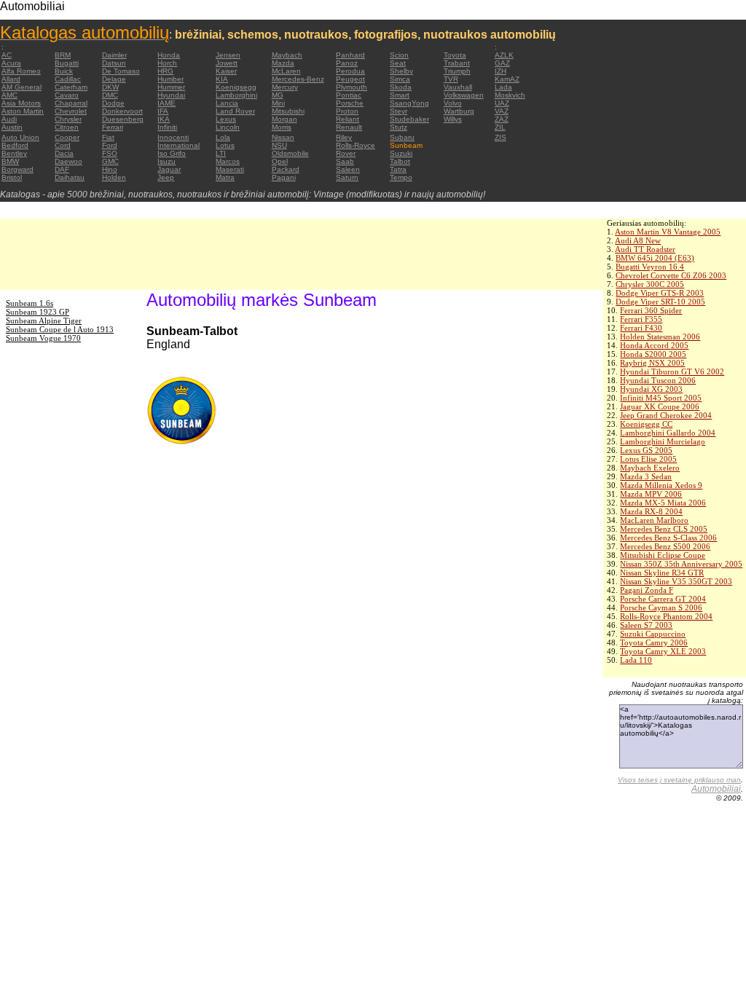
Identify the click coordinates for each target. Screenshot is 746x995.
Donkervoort (122, 111)
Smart (399, 95)
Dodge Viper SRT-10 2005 (660, 301)
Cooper (67, 137)
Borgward (17, 169)
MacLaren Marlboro (654, 520)
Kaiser (226, 71)
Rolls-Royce (355, 145)
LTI (221, 153)
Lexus (226, 119)
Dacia (64, 153)
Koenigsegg (236, 87)
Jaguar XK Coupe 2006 (659, 406)
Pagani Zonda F (646, 590)
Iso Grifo (171, 153)
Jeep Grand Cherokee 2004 (666, 415)
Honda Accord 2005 (654, 345)
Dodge (113, 103)
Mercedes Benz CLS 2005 (663, 528)
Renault (349, 127)
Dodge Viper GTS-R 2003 (660, 292)
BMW (10, 161)
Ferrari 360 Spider (651, 310)
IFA (162, 111)
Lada (503, 87)
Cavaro (67, 95)
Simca (400, 79)
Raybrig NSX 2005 (652, 362)
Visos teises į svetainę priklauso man (679, 780)
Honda (168, 55)
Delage (114, 79)
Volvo (453, 103)
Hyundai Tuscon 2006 (658, 380)
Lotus (225, 145)
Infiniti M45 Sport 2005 (661, 397)
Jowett (226, 63)
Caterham (71, 87)
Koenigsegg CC (646, 424)
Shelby (401, 71)
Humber (170, 79)
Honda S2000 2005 (653, 354)
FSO (109, 153)
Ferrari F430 (641, 327)
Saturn (347, 177)
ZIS (500, 137)
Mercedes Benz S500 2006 (665, 546)
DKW (110, 87)
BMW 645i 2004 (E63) (655, 257)
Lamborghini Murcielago (662, 441)
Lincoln (228, 127)
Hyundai (171, 95)
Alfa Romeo (21, 71)
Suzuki (401, 153)
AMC (9, 95)
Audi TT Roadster (645, 249)
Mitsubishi (288, 111)
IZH (500, 71)
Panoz (347, 63)
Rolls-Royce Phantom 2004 (666, 616)
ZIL (500, 127)
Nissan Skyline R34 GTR (662, 572)
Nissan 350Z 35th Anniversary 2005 (681, 563)
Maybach (287, 55)
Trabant (457, 63)
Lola (223, 137)
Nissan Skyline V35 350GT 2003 (676, 581)
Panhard (350, 55)
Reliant (347, 119)
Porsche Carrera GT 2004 (663, 598)
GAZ (502, 63)
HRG (165, 71)
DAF (62, 169)
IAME (166, 103)
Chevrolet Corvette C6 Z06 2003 (671, 275)
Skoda (401, 87)
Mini (278, 103)
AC (6, 55)
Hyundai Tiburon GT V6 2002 (672, 371)
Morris (281, 127)
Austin (12, 127)
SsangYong (409, 103)
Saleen (348, 169)
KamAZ (507, 79)
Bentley (14, 153)
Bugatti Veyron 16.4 (650, 266)
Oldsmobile (290, 153)
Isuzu (166, 161)
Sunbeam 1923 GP (37, 311)
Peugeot (350, 79)
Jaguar (169, 169)
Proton (347, 111)
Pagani (284, 177)
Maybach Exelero (650, 467)
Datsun (114, 63)
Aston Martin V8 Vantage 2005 (668, 231)
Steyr (398, 111)
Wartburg (459, 111)
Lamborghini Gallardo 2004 (667, 432)
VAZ (502, 111)
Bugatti (67, 63)
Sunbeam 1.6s (29, 303)
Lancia (227, 103)
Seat (398, 63)
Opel (280, 161)
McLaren (286, 71)
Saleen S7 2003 (646, 625)
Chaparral (71, 103)
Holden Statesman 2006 (660, 336)
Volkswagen (464, 95)
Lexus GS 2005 (646, 450)
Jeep (165, 177)
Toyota (455, 55)
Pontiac (348, 95)
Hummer (171, 87)
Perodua (350, 71)
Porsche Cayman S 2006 (661, 607)
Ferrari (112, 127)
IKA (163, 119)
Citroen (67, 127)
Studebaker (409, 119)
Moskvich (510, 95)
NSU (279, 145)
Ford (109, 145)
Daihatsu (70, 177)
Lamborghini (236, 95)
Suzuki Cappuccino (653, 633)
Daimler (114, 55)
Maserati (230, 169)
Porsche (350, 103)
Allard (10, 79)
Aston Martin (22, 111)
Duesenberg (123, 119)
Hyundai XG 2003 (651, 389)
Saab (345, 161)
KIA (222, 79)
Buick (64, 71)
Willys (453, 119)
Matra (225, 177)
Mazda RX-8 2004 (651, 511)
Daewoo (68, 161)
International (178, 145)
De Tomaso (121, 71)
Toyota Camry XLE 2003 (663, 651)
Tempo (401, 177)
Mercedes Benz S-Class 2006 (668, 537)
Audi (9, 119)
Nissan (283, 137)
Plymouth (351, 87)
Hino (109, 169)
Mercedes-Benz (298, 79)
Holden (114, 177)
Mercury (285, 87)
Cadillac (68, 79)
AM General (21, 87)
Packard (285, 169)
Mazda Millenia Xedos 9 (661, 485)
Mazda (283, 63)
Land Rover (235, 111)
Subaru (402, 137)
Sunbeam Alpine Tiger (44, 320)
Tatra (398, 169)
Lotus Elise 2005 (648, 459)
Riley (344, 137)
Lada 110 (636, 660)
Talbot (400, 161)
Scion (399, 55)
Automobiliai (716, 789)
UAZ (502, 103)
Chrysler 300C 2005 (650, 284)
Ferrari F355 (641, 319)
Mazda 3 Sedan (646, 476)
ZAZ (502, 119)
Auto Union (20, 137)
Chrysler (68, 119)
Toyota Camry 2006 (654, 642)
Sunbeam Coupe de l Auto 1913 (60, 329)
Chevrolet (71, 111)
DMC (110, 95)
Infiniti (167, 127)
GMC (110, 161)
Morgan (284, 119)
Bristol (11, 177)
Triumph (457, 71)
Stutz (398, 127)
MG (277, 95)
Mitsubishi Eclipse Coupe (662, 555)
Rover (346, 153)
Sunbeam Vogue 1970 (43, 338)
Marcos (228, 161)
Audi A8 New (638, 240)
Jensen (228, 55)
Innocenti (173, 137)
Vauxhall (458, 87)
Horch (167, 63)
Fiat (108, 137)
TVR (451, 79)
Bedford (14, 145)
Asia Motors (21, 103)
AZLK (504, 55)
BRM (63, 55)
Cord (63, 145)
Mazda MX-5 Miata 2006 (663, 502)
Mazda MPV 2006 (651, 493)
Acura (11, 63)
